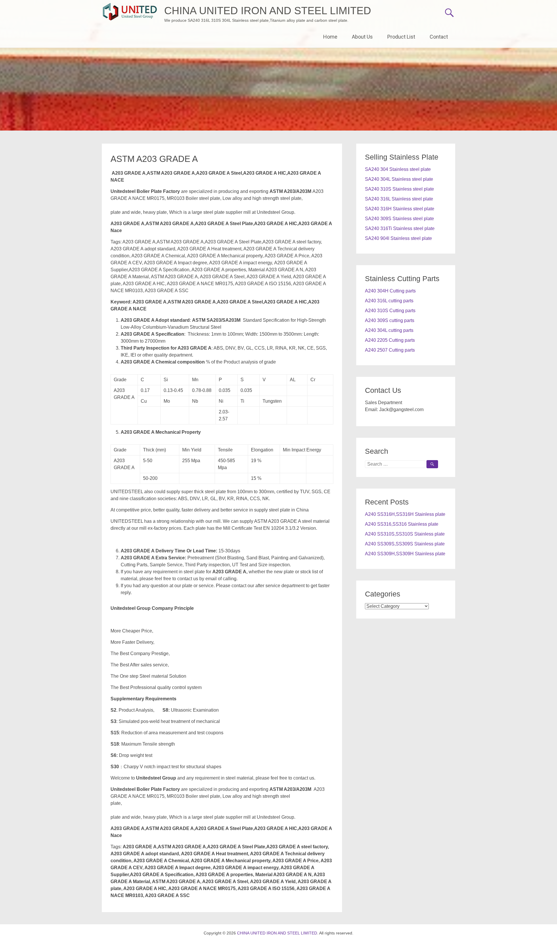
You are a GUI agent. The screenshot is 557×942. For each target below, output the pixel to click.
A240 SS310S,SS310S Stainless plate (405, 533)
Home (330, 37)
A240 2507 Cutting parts (390, 350)
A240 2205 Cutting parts (390, 340)
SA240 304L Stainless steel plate (399, 179)
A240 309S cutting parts (389, 320)
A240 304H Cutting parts (390, 290)
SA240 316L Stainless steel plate (399, 198)
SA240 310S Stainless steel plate (399, 189)
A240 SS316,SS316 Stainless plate (401, 524)
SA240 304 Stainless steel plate (398, 169)
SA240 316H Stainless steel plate (399, 208)
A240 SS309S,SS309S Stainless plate (405, 543)
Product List (401, 37)
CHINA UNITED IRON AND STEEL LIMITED (267, 11)
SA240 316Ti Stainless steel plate (400, 228)
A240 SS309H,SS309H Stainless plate (405, 553)
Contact (439, 37)
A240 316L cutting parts (389, 300)
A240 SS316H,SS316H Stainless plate (405, 514)
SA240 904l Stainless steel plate (398, 238)
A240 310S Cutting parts (390, 310)
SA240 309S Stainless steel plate (399, 218)
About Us (362, 37)
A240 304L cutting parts (389, 330)
